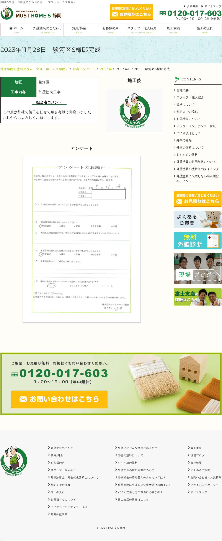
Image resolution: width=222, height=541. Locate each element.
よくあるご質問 (200, 470)
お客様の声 (110, 30)
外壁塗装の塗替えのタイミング (197, 168)
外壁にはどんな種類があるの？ (137, 447)
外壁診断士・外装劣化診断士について (75, 477)
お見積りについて (188, 118)
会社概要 (192, 6)
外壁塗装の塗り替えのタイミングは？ (142, 477)
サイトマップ (213, 6)
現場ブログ (198, 455)
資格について (185, 104)
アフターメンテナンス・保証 (196, 125)
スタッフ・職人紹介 (142, 30)
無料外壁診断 (59, 514)
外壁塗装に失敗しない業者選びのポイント (197, 179)
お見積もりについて (63, 499)
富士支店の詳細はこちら (133, 499)
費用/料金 (79, 30)
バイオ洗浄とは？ (188, 133)
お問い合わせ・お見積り (206, 477)
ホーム (18, 30)
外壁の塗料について (190, 147)
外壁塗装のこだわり (47, 30)
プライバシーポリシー (205, 484)
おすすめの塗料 (187, 154)
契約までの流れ (187, 111)
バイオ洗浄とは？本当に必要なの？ (140, 492)
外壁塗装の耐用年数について (196, 161)
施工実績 (173, 30)
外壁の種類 (184, 140)
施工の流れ (205, 30)
